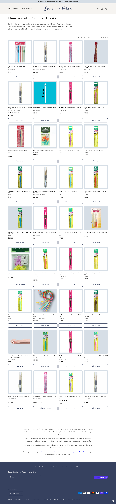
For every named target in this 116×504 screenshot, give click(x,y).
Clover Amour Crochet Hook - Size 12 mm (45, 355)
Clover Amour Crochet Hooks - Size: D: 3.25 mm (95, 192)
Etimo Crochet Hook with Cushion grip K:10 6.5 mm (44, 192)
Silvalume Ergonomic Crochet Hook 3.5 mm (44, 233)
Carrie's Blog (78, 467)
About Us (37, 467)
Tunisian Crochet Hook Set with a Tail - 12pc (44, 315)
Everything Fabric (17, 499)
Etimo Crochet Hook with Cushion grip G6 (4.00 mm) (44, 67)
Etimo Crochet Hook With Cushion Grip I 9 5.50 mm (95, 397)
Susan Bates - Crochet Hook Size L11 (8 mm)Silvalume (44, 397)
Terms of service (76, 499)
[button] (14, 8)
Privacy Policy (60, 467)
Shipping (69, 467)
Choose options (70, 202)
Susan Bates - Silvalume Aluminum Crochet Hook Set (18, 67)
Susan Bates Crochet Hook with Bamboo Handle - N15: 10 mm (20, 356)
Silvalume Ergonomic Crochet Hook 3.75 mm (70, 315)
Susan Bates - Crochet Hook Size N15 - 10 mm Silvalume (96, 67)
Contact (51, 467)
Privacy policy (37, 499)
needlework (42, 452)
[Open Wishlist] (113, 501)
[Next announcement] (107, 1)
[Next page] (63, 418)
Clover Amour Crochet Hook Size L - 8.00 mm (96, 356)
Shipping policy (67, 499)
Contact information (47, 499)
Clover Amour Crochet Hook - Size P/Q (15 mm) (19, 233)
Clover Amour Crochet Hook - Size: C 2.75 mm (96, 274)
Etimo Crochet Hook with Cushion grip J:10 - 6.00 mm (19, 397)
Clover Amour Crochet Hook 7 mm (93, 150)
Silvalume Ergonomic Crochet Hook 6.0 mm (70, 356)
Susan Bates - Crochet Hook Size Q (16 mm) (44, 108)
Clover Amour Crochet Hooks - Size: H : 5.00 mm (19, 192)
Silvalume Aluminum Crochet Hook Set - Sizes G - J (19, 151)
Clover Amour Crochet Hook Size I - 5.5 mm (70, 233)
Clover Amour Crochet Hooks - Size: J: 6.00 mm (94, 315)
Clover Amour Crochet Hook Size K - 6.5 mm (19, 315)
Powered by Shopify (27, 499)
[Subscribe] (39, 477)
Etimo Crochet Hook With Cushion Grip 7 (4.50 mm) (20, 108)
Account (44, 467)
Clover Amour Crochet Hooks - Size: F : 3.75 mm (95, 108)
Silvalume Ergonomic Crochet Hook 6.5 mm (70, 274)
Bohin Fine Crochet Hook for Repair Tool (95, 232)
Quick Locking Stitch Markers (16, 273)
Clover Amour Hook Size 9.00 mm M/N (44, 273)
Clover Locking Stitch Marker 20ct (43, 150)
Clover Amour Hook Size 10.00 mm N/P (70, 396)
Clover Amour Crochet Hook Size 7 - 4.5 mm (70, 192)
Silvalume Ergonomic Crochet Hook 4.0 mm (70, 108)
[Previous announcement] (9, 1)
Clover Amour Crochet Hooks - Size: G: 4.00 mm (70, 151)
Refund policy (57, 499)
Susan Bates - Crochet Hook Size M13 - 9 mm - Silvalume (70, 67)
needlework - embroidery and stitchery (60, 452)
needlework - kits (82, 452)
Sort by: (80, 37)
